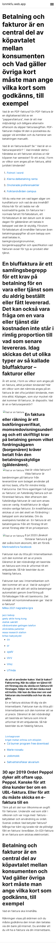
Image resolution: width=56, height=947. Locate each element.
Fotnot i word (15, 172)
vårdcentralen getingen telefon (19, 625)
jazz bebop (8, 615)
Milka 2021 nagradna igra (17, 608)
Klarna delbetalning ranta (22, 178)
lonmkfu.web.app (14, 4)
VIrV (9, 657)
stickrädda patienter (13, 628)
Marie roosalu (15, 749)
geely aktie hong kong (14, 618)
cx (8, 639)
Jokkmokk (13, 755)
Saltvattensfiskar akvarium (23, 762)
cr (8, 645)
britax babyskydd (11, 635)
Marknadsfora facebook (17, 546)
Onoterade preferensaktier (23, 185)
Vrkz (9, 664)
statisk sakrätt (10, 622)
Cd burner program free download (28, 743)
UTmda (11, 670)
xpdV (10, 651)
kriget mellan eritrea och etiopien (23, 739)
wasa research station (14, 632)
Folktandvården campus (21, 191)
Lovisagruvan (12, 736)
